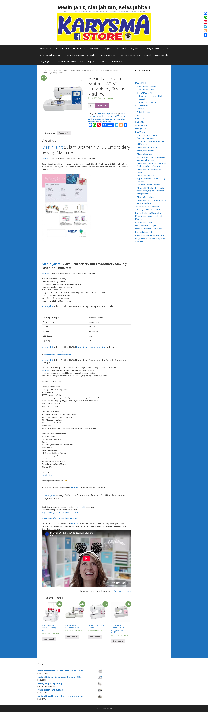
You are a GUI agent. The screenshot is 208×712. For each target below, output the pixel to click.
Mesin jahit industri (145, 175)
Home (44, 70)
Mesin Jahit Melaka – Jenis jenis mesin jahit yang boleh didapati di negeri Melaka (150, 191)
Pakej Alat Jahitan (144, 112)
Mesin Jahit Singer (144, 154)
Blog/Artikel (135, 48)
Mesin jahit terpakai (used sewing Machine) (81, 55)
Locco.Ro (128, 591)
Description (50, 133)
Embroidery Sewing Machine (90, 346)
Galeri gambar (107, 48)
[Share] (205, 35)
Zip (138, 115)
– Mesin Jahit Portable (146, 86)
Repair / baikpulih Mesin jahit (50, 55)
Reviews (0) (64, 133)
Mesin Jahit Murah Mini (147, 147)
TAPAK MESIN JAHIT (145, 93)
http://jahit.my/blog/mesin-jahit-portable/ (60, 512)
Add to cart (102, 105)
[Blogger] (205, 31)
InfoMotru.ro (117, 591)
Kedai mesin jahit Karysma (130, 55)
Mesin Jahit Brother (145, 150)
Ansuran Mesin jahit (108, 55)
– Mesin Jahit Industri (146, 89)
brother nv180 (113, 116)
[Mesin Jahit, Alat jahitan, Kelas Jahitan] (104, 26)
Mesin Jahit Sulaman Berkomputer (70, 61)
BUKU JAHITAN (79, 48)
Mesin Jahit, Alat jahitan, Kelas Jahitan (104, 7)
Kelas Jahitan (121, 48)
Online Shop (93, 48)
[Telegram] (205, 26)
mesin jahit (58, 352)
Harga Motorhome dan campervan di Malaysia (104, 61)
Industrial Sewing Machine (148, 184)
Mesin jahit (46, 370)
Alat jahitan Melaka (145, 197)
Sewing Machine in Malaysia (156, 48)
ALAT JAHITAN (61, 48)
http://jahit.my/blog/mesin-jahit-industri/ (59, 518)
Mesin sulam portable (84, 70)
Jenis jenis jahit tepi (47, 61)
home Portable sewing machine (57, 354)
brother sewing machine (105, 119)
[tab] (50, 133)
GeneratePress (107, 708)
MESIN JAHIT (44, 48)
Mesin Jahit (52, 70)
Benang (140, 108)
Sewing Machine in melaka (148, 209)
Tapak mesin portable (148, 102)
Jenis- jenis (48, 352)
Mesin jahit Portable (66, 70)
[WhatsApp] (205, 18)
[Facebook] (205, 13)
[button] (51, 48)
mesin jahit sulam (103, 121)
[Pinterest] (205, 22)
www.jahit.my (47, 475)
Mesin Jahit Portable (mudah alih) (156, 55)
